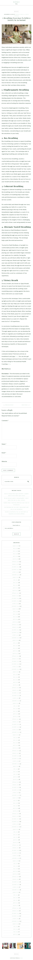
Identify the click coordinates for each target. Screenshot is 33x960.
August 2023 (15, 640)
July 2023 (15, 643)
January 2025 (15, 595)
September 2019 (15, 763)
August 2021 (16, 703)
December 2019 (15, 755)
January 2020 (15, 753)
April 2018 (15, 808)
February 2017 (15, 845)
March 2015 (15, 905)
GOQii (16, 2)
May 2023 (15, 648)
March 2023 (15, 653)
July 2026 (15, 548)
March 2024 (15, 622)
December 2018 (15, 787)
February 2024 (15, 624)
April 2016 (15, 871)
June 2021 (15, 708)
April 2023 (15, 650)
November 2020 (15, 727)
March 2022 (16, 685)
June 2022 (15, 677)
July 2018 (15, 800)
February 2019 (15, 782)
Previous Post (9, 405)
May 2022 (15, 679)
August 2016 (15, 860)
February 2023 (15, 656)
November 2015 (15, 884)
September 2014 (15, 921)
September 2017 (15, 826)
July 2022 (15, 674)
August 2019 (16, 766)
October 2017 (15, 824)
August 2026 (16, 545)
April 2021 (15, 713)
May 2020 (15, 742)
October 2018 (16, 792)
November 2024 (15, 601)
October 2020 (15, 729)
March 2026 (15, 559)
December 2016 (15, 850)
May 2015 (15, 900)
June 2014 (15, 929)
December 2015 (15, 881)
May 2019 (15, 774)
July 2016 (16, 863)
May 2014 (15, 931)
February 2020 (15, 750)
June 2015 (15, 897)
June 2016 (15, 866)
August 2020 (16, 734)
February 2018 (15, 813)
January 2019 (16, 784)
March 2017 (15, 842)
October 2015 (16, 887)
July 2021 (16, 706)
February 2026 (15, 561)
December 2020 (15, 724)
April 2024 (15, 619)
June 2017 (15, 834)
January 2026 (15, 564)
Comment (5, 420)
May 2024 (15, 616)
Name (4, 444)
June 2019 (15, 771)
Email (4, 452)
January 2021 (16, 721)
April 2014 (15, 934)
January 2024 (15, 627)
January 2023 (15, 658)
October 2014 (16, 918)
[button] (16, 11)
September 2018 (15, 795)
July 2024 (15, 611)
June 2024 (15, 614)
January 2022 (15, 690)
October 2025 (15, 572)
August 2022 (16, 671)
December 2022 (15, 661)
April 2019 (15, 776)
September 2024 (15, 606)
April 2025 (15, 587)
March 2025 (15, 590)
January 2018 (15, 816)
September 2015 (15, 889)
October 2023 (15, 635)
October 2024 (15, 603)
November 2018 (15, 790)
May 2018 (15, 805)
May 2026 (15, 553)
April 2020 (15, 745)
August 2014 (15, 923)
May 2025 (15, 585)
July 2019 (16, 769)
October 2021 (16, 698)
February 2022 (15, 687)
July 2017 (16, 832)
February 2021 (15, 719)
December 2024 (15, 598)
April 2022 (15, 682)
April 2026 (15, 556)
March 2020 (15, 748)
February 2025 (15, 593)
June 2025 (15, 582)
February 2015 (15, 908)
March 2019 (15, 779)
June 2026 (15, 551)
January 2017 (16, 847)
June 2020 (15, 740)
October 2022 (15, 666)
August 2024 (15, 608)
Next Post (24, 405)
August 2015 (15, 892)
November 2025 (15, 569)
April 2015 (15, 902)
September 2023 (15, 637)
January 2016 (16, 879)
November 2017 (15, 821)
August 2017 (16, 829)
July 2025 (15, 580)
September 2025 (15, 574)
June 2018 (15, 803)
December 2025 (15, 566)
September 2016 (15, 858)
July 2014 (16, 926)
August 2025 (16, 577)
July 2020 (15, 737)
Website (4, 461)
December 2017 (15, 818)
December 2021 (15, 692)
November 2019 (15, 758)
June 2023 (15, 645)
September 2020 (16, 732)
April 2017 (15, 839)
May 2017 (15, 837)
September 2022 (15, 669)
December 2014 (15, 913)
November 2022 (15, 664)
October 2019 (16, 761)
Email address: (16, 525)
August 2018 (15, 797)
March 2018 (16, 811)
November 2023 (15, 632)
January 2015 (15, 910)
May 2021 (15, 711)
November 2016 (15, 853)
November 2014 (15, 916)
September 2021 (15, 700)
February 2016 (15, 876)
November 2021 (15, 695)
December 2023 (15, 629)
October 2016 (16, 855)
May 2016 (15, 868)
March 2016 (15, 874)
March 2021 (15, 716)
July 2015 (16, 895)
